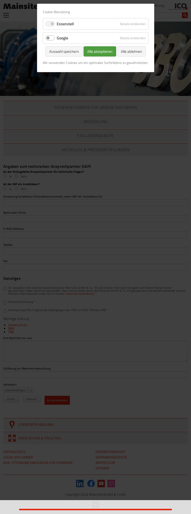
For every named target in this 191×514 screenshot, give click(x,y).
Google (62, 38)
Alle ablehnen (131, 51)
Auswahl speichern (64, 51)
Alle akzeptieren (99, 51)
